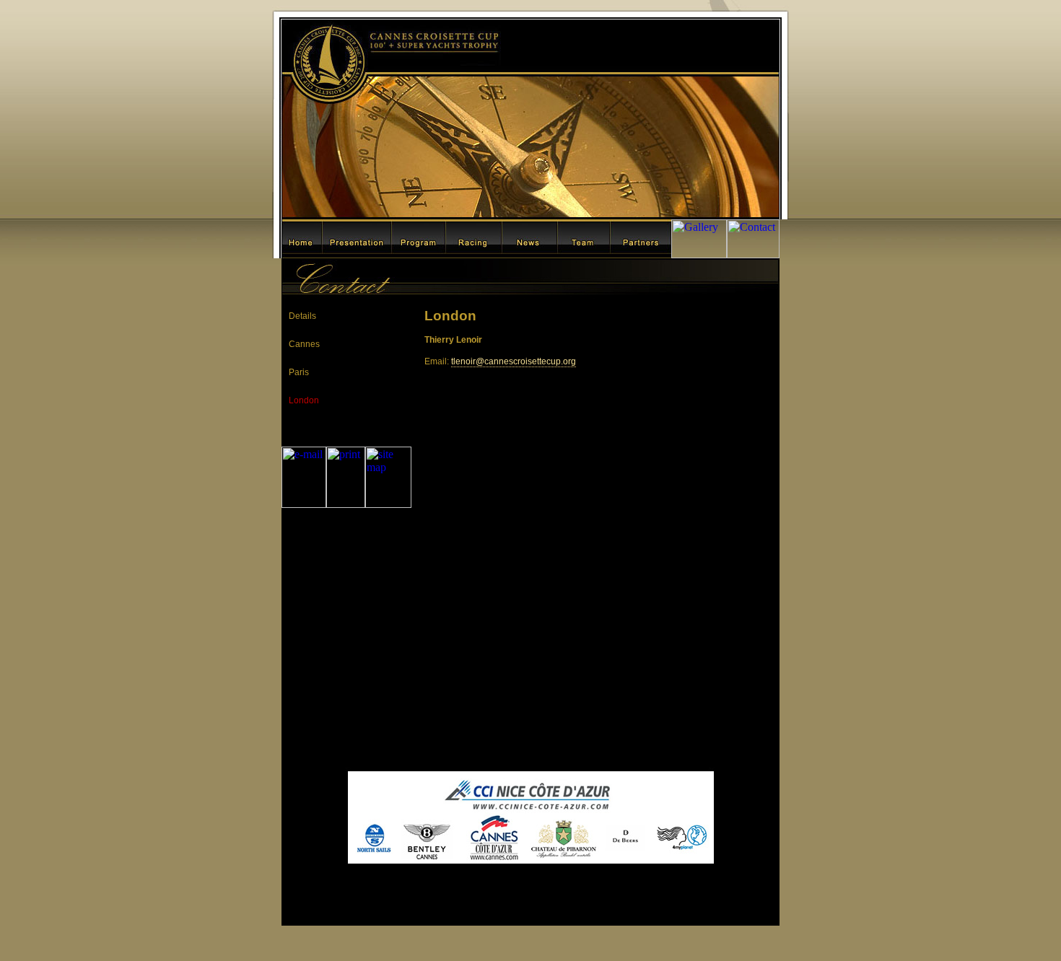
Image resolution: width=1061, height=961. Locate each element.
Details (302, 316)
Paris (299, 372)
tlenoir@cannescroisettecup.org (513, 361)
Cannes (304, 344)
